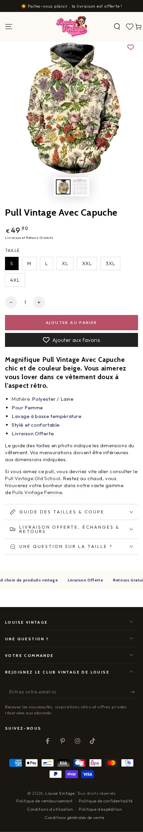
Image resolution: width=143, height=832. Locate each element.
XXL (87, 263)
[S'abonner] (134, 692)
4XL (15, 280)
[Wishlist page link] (129, 26)
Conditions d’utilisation (50, 809)
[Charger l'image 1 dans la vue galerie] (63, 186)
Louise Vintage (59, 793)
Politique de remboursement (44, 800)
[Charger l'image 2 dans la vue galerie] (79, 186)
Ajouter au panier (71, 322)
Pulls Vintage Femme (37, 492)
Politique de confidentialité (106, 800)
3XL (110, 263)
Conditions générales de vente (74, 817)
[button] (117, 26)
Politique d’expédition (100, 809)
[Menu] (8, 26)
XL (65, 263)
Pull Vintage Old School (33, 478)
